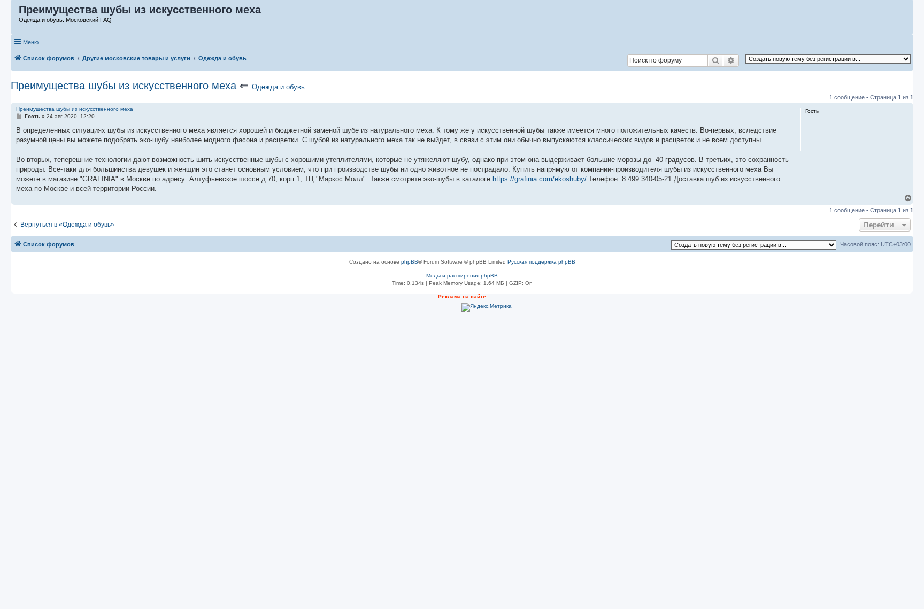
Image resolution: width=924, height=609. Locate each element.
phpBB (409, 262)
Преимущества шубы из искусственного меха (123, 85)
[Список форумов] (15, 12)
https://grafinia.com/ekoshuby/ (539, 179)
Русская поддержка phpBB (541, 262)
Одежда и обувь (278, 87)
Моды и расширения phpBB (462, 276)
